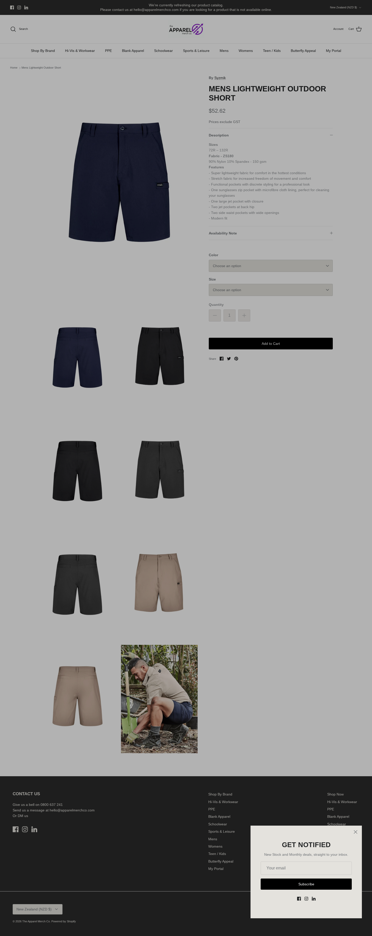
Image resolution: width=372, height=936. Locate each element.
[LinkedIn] (314, 899)
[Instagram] (306, 899)
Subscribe (306, 884)
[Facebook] (299, 899)
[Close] (355, 832)
